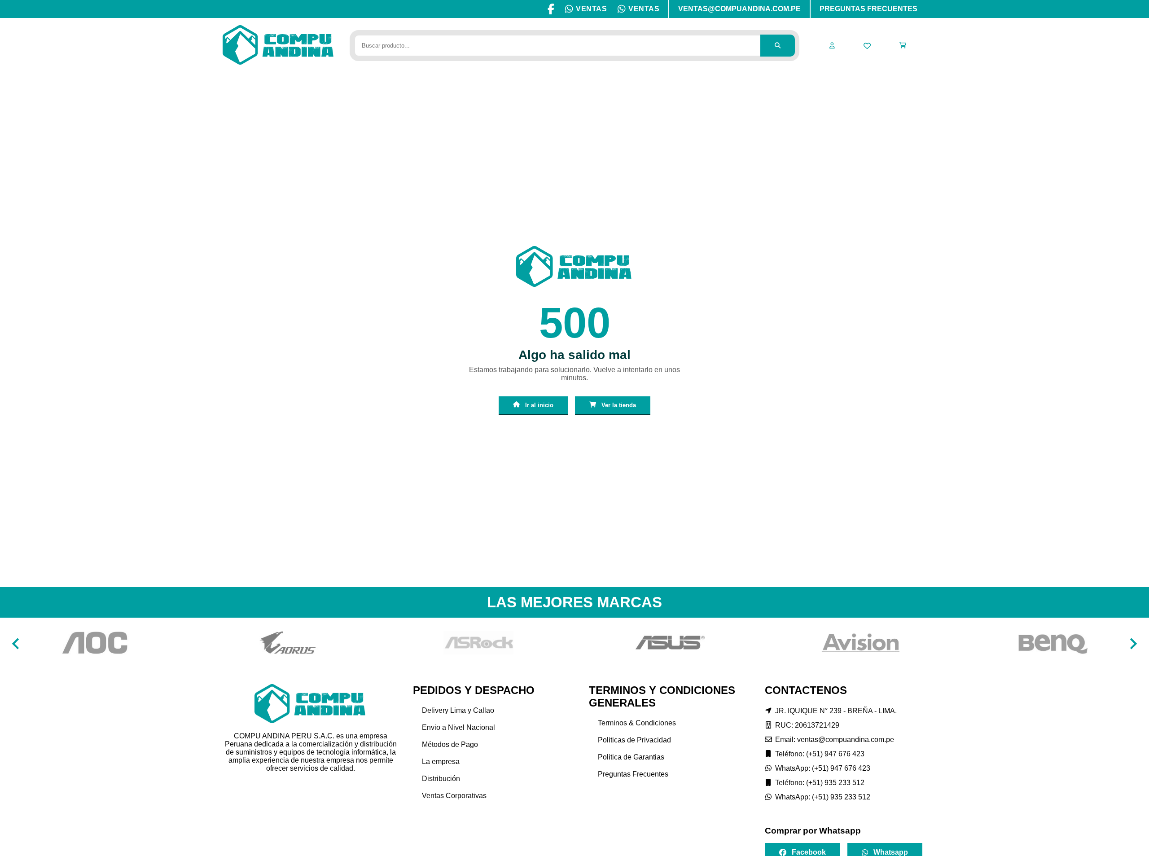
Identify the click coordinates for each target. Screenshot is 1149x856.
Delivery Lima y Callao (458, 710)
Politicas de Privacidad (634, 740)
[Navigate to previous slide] (15, 643)
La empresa (441, 761)
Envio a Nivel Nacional (458, 727)
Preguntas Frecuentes (633, 774)
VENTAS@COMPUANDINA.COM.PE (739, 9)
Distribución (441, 778)
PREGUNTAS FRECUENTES (868, 9)
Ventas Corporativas (454, 795)
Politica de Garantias (631, 757)
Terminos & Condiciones (637, 723)
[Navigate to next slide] (1133, 643)
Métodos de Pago (450, 744)
